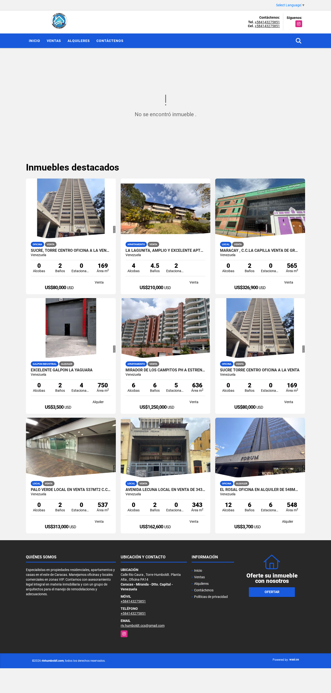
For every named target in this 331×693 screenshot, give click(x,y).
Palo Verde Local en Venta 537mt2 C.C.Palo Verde (71, 490)
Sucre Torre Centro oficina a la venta (259, 370)
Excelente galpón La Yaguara (62, 370)
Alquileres (79, 41)
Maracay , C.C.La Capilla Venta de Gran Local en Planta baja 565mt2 (260, 251)
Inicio (34, 41)
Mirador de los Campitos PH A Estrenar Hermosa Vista (166, 370)
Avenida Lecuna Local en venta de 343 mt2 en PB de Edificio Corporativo (166, 490)
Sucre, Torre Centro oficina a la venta (71, 251)
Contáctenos (110, 41)
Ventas (54, 41)
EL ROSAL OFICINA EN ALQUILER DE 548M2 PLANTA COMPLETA (260, 490)
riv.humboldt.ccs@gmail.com (143, 626)
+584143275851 (267, 22)
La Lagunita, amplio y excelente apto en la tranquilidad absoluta (166, 251)
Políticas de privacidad (211, 597)
